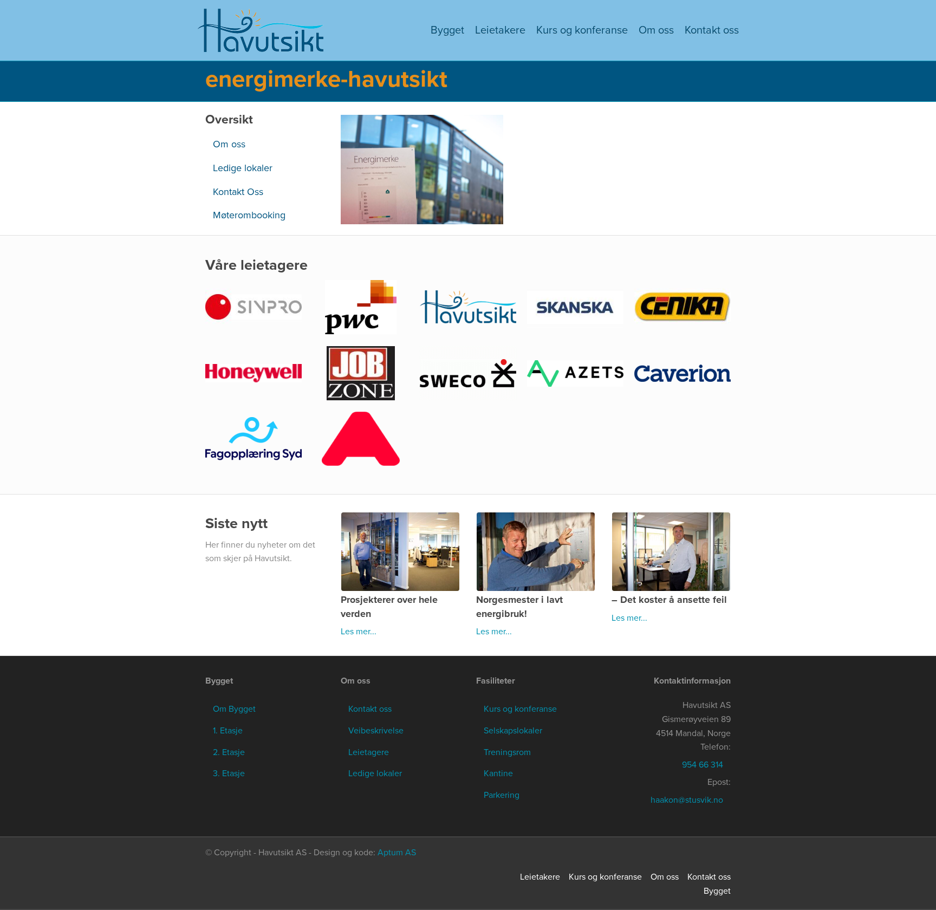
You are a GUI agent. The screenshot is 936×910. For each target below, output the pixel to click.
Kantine (498, 773)
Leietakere (500, 30)
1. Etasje (228, 730)
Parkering (501, 795)
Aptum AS (397, 852)
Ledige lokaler (242, 168)
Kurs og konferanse (582, 30)
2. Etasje (229, 752)
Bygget (447, 30)
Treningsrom (507, 752)
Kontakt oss (712, 30)
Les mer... (358, 631)
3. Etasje (229, 773)
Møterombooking (249, 215)
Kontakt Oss (238, 192)
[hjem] (260, 29)
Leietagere (368, 752)
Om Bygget (234, 709)
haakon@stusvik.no (687, 800)
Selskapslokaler (513, 730)
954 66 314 (702, 764)
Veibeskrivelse (376, 730)
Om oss (656, 30)
